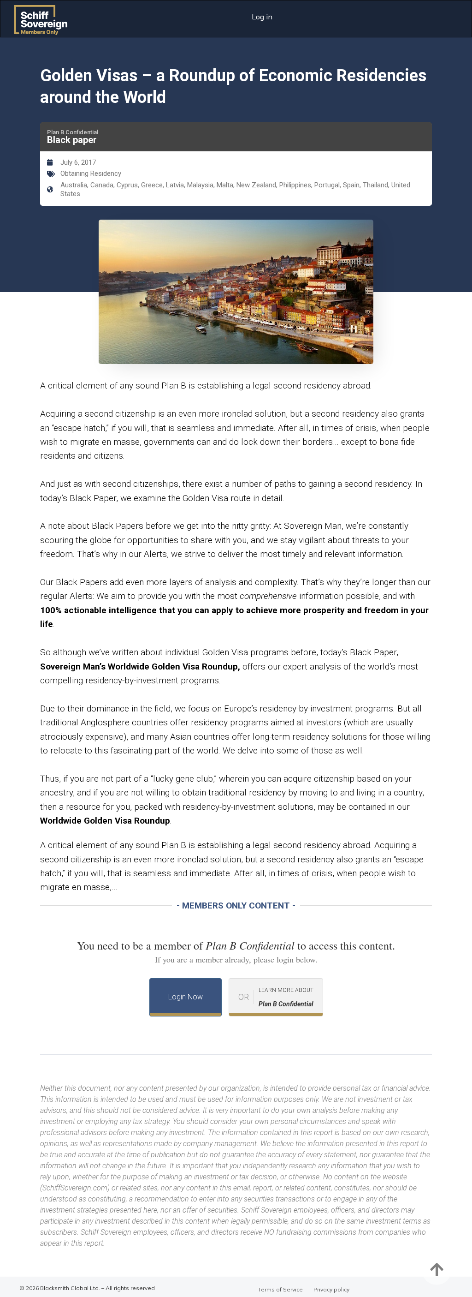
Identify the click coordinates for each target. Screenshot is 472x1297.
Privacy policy (331, 1289)
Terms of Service (280, 1289)
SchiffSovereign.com (74, 1187)
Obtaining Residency (90, 173)
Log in (262, 16)
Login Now (185, 996)
